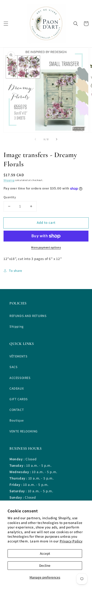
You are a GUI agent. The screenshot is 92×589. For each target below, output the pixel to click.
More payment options (46, 247)
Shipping (9, 180)
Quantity (10, 197)
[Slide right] (56, 139)
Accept (45, 553)
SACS (13, 367)
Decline (44, 565)
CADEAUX (16, 388)
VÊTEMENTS (18, 356)
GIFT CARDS (18, 399)
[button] (6, 23)
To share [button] (15, 270)
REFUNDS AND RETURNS (27, 316)
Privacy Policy (71, 541)
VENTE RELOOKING (23, 431)
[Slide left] (35, 139)
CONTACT (16, 410)
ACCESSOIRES (20, 378)
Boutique (16, 420)
